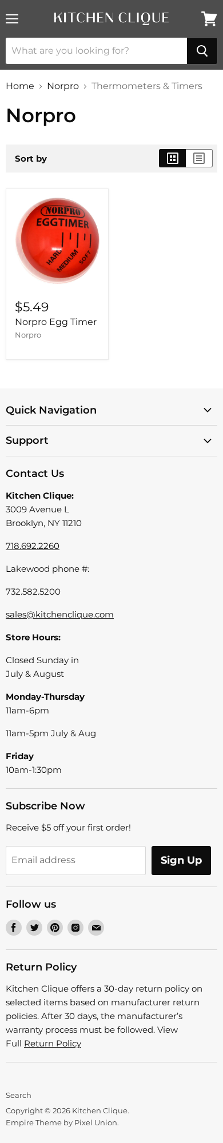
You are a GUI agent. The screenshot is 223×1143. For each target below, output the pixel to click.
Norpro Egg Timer (56, 321)
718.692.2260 (32, 545)
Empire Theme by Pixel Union (61, 1122)
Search (18, 1095)
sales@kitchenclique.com (60, 614)
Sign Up (181, 860)
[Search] (202, 51)
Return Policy (52, 1043)
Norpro (63, 86)
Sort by (31, 158)
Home (20, 86)
